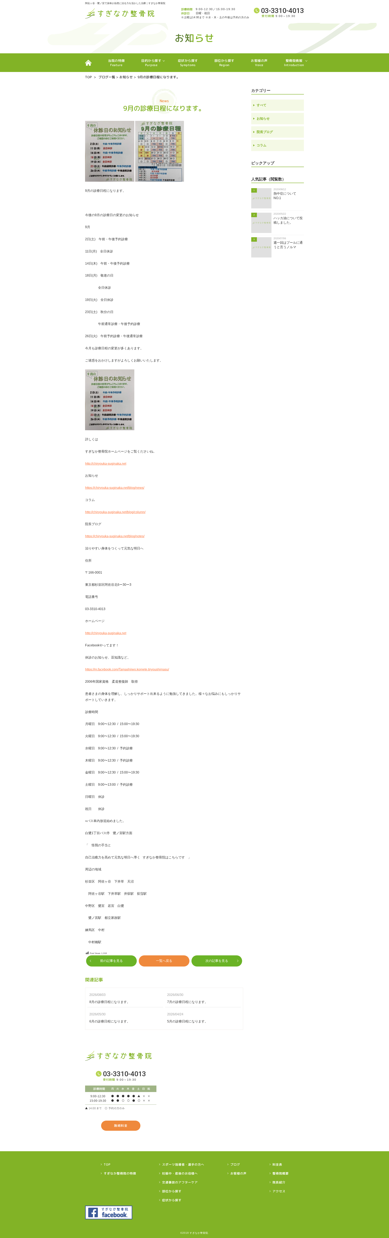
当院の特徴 (116, 62)
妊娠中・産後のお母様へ (180, 1173)
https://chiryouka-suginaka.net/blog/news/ (114, 487)
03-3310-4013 (282, 10)
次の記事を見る (216, 960)
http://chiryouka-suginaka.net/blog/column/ (115, 512)
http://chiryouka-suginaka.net (105, 463)
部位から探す (224, 62)
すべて (261, 105)
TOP (88, 62)
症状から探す (188, 62)
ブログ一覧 (106, 77)
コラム (261, 145)
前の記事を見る (111, 960)
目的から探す (151, 62)
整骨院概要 (281, 1173)
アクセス (279, 1191)
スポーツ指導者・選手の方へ (183, 1164)
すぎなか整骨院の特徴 (120, 1173)
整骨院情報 (294, 62)
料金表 (277, 1164)
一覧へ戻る (164, 960)
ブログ (235, 1164)
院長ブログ (265, 132)
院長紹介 (279, 1182)
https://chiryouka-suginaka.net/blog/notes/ (114, 536)
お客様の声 (259, 62)
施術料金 (120, 1125)
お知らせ (126, 77)
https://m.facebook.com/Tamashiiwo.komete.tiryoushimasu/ (127, 669)
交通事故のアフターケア (180, 1182)
